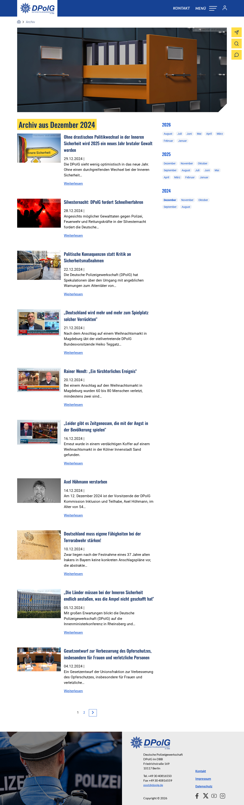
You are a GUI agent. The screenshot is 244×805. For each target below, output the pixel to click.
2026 (166, 124)
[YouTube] (212, 795)
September (170, 170)
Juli (179, 133)
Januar (182, 140)
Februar (168, 140)
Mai (199, 133)
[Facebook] (197, 795)
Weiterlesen (73, 183)
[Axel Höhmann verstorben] (39, 490)
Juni (189, 133)
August (168, 133)
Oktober (202, 163)
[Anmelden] (223, 8)
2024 (166, 190)
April (209, 133)
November (187, 163)
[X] (204, 795)
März (220, 133)
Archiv (30, 22)
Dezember (170, 163)
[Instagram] (221, 795)
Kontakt (181, 8)
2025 (166, 154)
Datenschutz (203, 786)
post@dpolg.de (153, 785)
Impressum (203, 779)
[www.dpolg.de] (19, 22)
